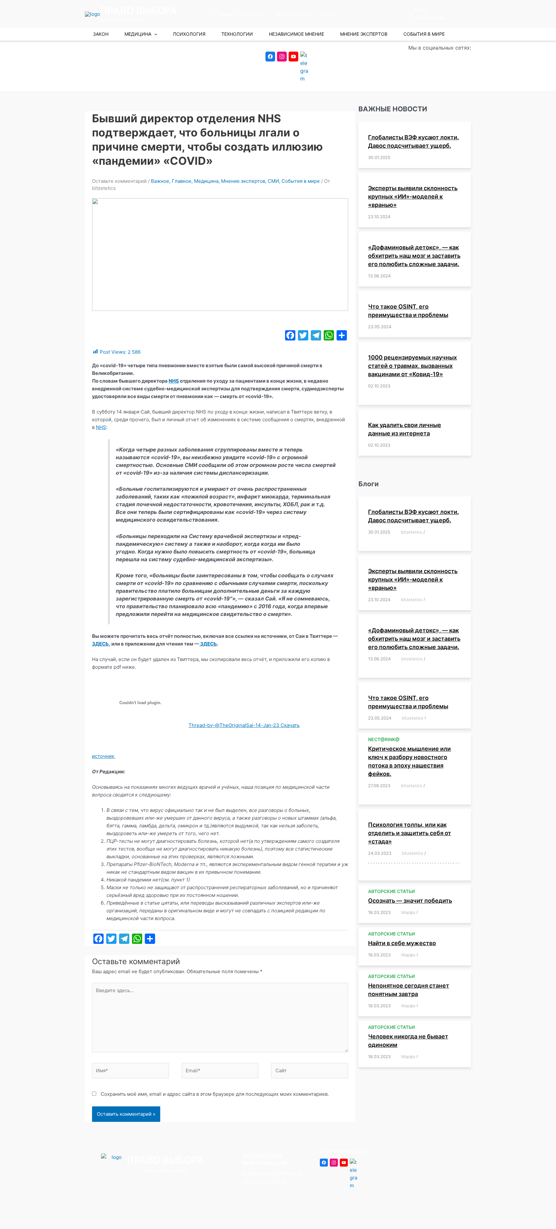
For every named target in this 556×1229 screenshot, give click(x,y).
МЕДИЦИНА (138, 34)
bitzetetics (411, 532)
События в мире (301, 181)
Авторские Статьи (391, 891)
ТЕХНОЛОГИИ (237, 34)
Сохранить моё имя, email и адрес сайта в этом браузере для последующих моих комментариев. (215, 1094)
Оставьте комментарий (119, 181)
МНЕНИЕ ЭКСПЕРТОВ (363, 34)
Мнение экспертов (243, 181)
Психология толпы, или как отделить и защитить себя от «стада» (409, 833)
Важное (160, 181)
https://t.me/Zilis (265, 1181)
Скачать (290, 725)
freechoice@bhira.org (272, 1173)
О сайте (252, 14)
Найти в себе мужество (402, 943)
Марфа (408, 912)
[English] (448, 13)
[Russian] (465, 13)
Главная (224, 14)
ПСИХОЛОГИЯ (189, 34)
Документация (294, 14)
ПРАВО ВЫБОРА (138, 10)
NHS (174, 381)
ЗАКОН (100, 34)
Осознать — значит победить (410, 900)
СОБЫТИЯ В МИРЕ (424, 34)
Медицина (206, 181)
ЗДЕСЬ (100, 644)
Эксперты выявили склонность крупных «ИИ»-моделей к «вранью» (413, 196)
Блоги (328, 14)
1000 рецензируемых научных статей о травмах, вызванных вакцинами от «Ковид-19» (412, 365)
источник (103, 756)
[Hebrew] (457, 13)
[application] (264, 14)
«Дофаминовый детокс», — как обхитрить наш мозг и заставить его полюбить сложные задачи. (414, 255)
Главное (181, 181)
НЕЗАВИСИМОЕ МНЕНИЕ (296, 34)
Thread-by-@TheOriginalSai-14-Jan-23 (235, 725)
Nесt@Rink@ (384, 739)
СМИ (273, 181)
